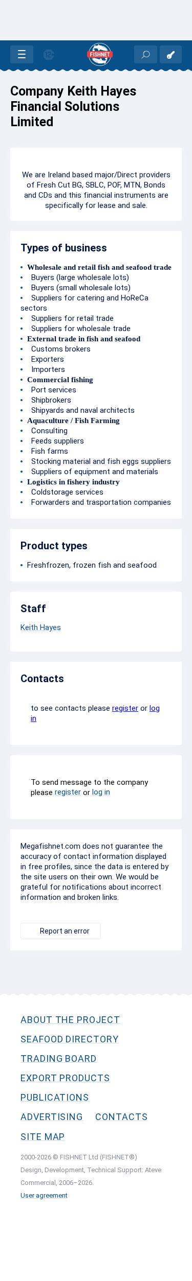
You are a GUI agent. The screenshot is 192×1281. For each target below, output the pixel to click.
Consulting (47, 430)
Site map (42, 1136)
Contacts (121, 1116)
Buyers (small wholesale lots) (79, 287)
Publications (54, 1097)
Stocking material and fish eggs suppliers (99, 461)
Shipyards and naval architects (81, 410)
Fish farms (47, 451)
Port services (51, 389)
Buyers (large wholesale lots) (78, 277)
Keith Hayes (40, 627)
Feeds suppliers (55, 441)
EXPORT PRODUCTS (65, 1078)
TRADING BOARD (58, 1058)
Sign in (171, 54)
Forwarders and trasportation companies (99, 502)
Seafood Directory (69, 1039)
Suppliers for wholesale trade (79, 328)
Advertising (51, 1116)
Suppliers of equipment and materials (92, 471)
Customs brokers (59, 349)
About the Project (70, 1019)
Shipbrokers (49, 400)
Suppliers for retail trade (70, 318)
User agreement (44, 1195)
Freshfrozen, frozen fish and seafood (92, 565)
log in (101, 792)
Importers (46, 369)
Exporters (45, 359)
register (125, 708)
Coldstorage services (65, 492)
